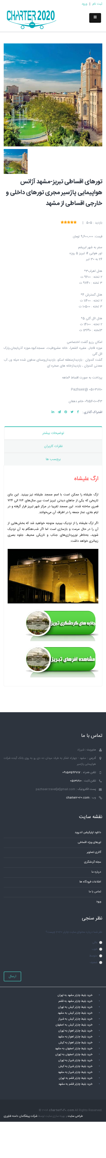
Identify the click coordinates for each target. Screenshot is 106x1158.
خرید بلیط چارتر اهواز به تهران (75, 1030)
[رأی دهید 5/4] (65, 222)
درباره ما (96, 872)
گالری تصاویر (94, 852)
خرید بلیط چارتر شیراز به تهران (75, 1060)
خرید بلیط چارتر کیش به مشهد (75, 1013)
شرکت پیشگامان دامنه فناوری (20, 1116)
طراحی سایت (75, 1116)
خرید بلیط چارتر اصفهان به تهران (73, 1054)
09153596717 (71, 772)
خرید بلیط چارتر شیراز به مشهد (75, 1072)
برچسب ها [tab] (53, 459)
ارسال (12, 976)
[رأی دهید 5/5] (62, 222)
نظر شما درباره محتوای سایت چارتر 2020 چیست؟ (74, 932)
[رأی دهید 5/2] (71, 222)
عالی (94, 942)
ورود (84, 4)
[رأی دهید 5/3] (68, 222)
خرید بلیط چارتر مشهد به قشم (75, 1001)
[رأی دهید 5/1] (75, 222)
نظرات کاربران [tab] (53, 446)
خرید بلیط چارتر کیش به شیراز (75, 1019)
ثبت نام (97, 4)
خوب (94, 949)
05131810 (76, 781)
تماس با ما (95, 891)
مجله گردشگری (92, 862)
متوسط (93, 955)
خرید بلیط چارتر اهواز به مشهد (75, 1036)
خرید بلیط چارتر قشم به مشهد (75, 1084)
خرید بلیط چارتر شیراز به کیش (75, 1066)
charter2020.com (77, 797)
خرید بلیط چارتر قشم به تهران (75, 1078)
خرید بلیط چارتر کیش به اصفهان (73, 1025)
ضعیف (93, 962)
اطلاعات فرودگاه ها (90, 881)
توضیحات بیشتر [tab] (53, 433)
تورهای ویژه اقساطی (89, 842)
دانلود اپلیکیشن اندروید (88, 832)
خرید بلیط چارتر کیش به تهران (75, 1007)
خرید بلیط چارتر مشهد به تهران (74, 995)
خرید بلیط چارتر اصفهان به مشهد (73, 1048)
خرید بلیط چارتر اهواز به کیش (75, 1042)
